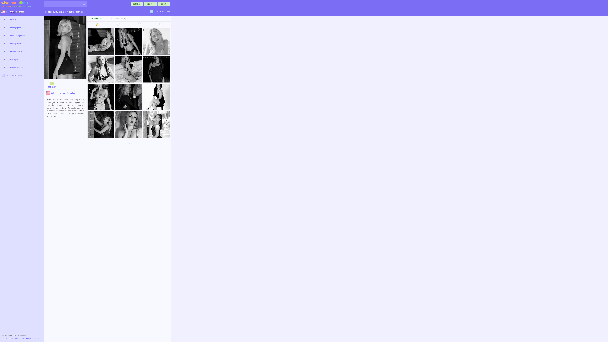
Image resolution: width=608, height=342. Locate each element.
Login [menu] (164, 4)
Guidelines (13, 339)
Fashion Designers (17, 67)
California (56, 93)
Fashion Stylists (16, 51)
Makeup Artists (16, 43)
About (4, 339)
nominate (137, 4)
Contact (52, 87)
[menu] (168, 11)
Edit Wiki (160, 11)
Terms (22, 339)
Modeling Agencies (17, 36)
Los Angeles (69, 93)
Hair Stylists (14, 59)
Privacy (29, 339)
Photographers (16, 28)
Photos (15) (97, 18)
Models (13, 20)
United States (17, 11)
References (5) (118, 18)
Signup (150, 4)
